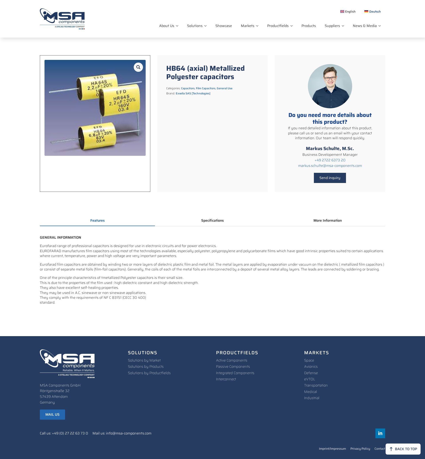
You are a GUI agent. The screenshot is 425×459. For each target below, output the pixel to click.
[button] (138, 67)
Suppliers (332, 26)
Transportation (316, 385)
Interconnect (226, 379)
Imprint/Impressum (332, 449)
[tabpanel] (212, 270)
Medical (310, 391)
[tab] (97, 220)
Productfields (278, 26)
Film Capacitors (205, 88)
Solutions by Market (144, 360)
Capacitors (188, 88)
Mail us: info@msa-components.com (122, 433)
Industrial (311, 398)
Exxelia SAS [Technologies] (193, 93)
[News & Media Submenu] (381, 26)
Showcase (223, 26)
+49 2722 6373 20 (330, 160)
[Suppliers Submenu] (344, 26)
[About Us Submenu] (178, 26)
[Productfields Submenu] (293, 26)
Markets (247, 26)
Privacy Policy (360, 449)
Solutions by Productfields (149, 373)
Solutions (195, 26)
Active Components (231, 360)
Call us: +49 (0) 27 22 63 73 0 (64, 433)
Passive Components (233, 366)
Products (308, 26)
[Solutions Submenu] (207, 26)
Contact (380, 449)
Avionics (311, 366)
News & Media (365, 26)
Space (309, 360)
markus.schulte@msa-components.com (330, 165)
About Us (166, 26)
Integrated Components (235, 373)
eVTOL (309, 379)
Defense (311, 373)
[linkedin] (380, 433)
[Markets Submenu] (258, 26)
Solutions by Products (146, 366)
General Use (224, 88)
